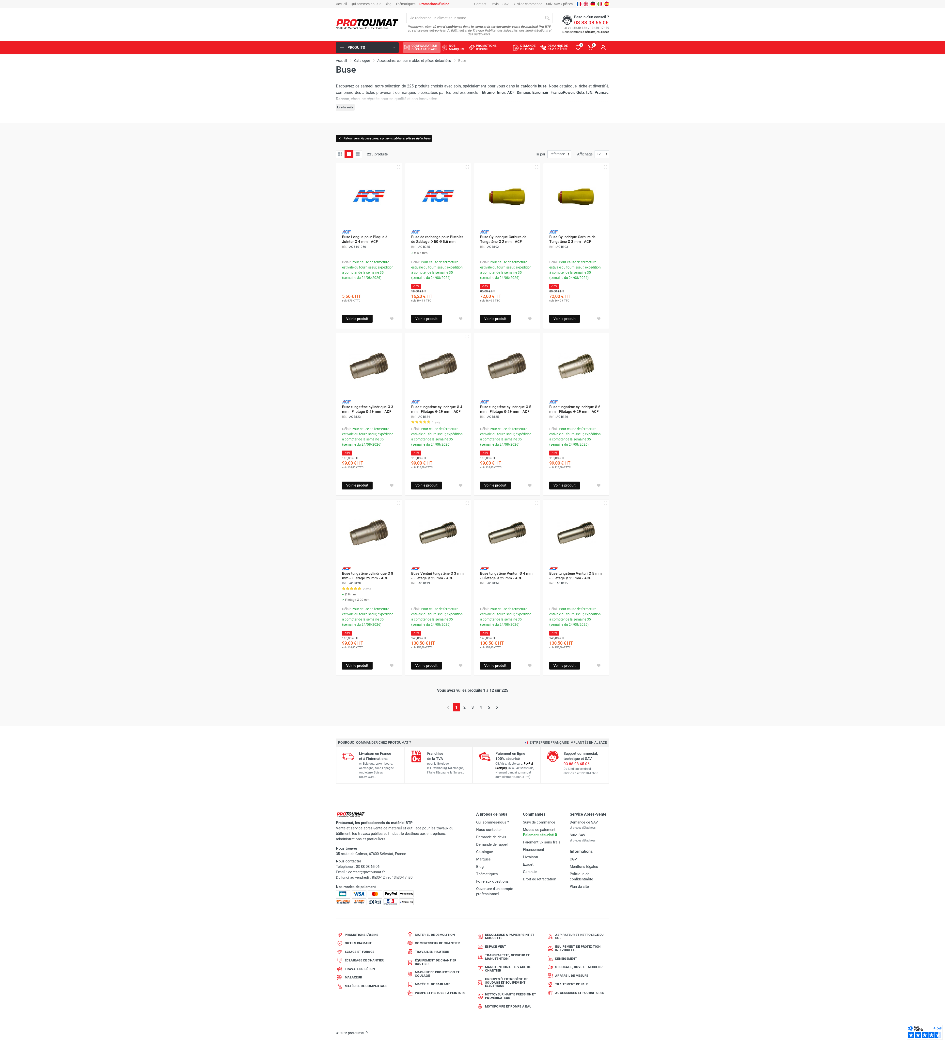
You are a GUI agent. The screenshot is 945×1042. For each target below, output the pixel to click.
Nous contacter (489, 829)
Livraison (530, 857)
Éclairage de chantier (364, 960)
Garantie (530, 872)
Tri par (540, 154)
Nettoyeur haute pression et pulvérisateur (510, 996)
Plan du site (579, 886)
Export (528, 864)
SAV (506, 4)
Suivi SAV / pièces (559, 4)
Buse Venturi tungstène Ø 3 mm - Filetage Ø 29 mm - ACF (437, 575)
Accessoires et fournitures (579, 993)
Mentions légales (584, 866)
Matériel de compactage (366, 986)
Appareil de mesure (571, 975)
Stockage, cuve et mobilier (579, 967)
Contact (480, 4)
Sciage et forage (359, 952)
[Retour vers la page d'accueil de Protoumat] (367, 24)
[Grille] (340, 154)
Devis (494, 4)
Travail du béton (360, 969)
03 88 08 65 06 (591, 23)
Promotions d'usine (361, 935)
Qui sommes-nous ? (366, 4)
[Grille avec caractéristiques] (349, 154)
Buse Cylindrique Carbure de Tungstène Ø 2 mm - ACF (503, 239)
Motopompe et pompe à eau (508, 1006)
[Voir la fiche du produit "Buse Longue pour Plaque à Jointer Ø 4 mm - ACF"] (369, 196)
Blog (388, 4)
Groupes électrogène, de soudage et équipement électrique (506, 982)
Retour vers (387, 138)
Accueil (341, 4)
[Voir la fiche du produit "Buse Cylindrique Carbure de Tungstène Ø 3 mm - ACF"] (576, 196)
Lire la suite (345, 107)
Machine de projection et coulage (437, 973)
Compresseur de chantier (437, 943)
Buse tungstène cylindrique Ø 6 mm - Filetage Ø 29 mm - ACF (574, 409)
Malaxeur (353, 977)
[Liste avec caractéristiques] (357, 154)
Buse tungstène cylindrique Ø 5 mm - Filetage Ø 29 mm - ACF (505, 409)
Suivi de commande (527, 4)
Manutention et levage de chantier (508, 968)
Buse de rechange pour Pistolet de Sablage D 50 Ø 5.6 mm (437, 239)
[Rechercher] (547, 18)
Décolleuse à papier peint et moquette (509, 936)
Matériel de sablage (432, 984)
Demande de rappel (492, 844)
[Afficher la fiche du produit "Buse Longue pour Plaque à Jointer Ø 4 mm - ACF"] (398, 166)
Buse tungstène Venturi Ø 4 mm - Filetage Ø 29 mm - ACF (506, 575)
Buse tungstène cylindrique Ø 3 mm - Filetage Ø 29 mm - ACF (367, 409)
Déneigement (566, 958)
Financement (533, 849)
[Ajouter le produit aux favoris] (392, 319)
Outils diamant (358, 943)
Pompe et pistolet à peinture (440, 993)
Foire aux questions (492, 881)
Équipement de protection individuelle (577, 948)
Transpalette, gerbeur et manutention (507, 956)
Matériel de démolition (435, 935)
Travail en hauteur (432, 952)
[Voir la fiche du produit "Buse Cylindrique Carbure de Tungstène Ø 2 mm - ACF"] (507, 196)
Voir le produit (357, 319)
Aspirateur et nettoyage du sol (579, 936)
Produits (356, 47)
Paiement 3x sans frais (541, 842)
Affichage (585, 154)
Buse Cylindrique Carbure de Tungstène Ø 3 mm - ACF (572, 239)
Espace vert (495, 946)
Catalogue (484, 852)
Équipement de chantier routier (436, 962)
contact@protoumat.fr (366, 872)
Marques (483, 859)
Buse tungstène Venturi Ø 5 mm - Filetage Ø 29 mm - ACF (575, 575)
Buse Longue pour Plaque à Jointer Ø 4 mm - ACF (364, 239)
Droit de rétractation (539, 879)
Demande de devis (491, 837)
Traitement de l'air (571, 984)
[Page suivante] (497, 707)
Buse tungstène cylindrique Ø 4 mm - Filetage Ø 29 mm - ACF (436, 409)
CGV (573, 859)
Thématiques (405, 4)
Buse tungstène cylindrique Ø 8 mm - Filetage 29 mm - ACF (367, 575)
